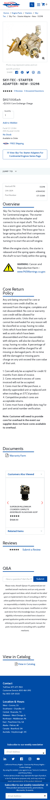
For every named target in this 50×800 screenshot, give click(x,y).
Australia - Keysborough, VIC (15, 732)
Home (6, 13)
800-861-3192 (25, 690)
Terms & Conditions (39, 770)
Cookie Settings (25, 767)
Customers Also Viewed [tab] (21, 474)
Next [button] (42, 502)
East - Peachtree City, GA (13, 722)
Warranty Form (18, 455)
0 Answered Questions (34, 91)
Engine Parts (17, 13)
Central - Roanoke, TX (12, 712)
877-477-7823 (17, 687)
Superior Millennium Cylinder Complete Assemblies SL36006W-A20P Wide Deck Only (24, 509)
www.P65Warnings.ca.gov (31, 271)
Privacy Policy (27, 773)
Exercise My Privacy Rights (34, 764)
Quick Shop (25, 520)
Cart (46, 4)
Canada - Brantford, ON (12, 728)
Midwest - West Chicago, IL (14, 715)
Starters (28, 13)
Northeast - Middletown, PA (14, 718)
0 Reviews (18, 91)
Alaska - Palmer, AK (11, 725)
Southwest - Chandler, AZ (14, 708)
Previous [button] (8, 502)
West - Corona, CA (10, 705)
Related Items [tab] (16, 531)
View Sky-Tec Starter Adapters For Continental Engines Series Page (26, 154)
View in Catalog (26, 664)
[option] (25, 42)
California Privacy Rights (14, 764)
